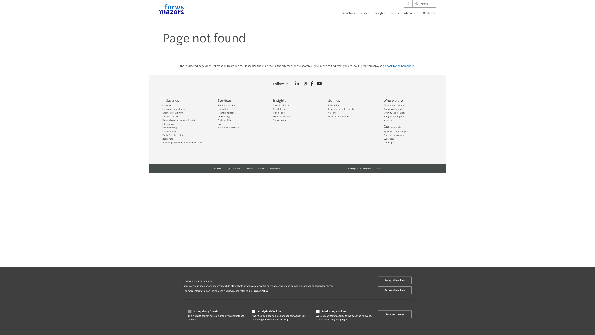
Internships (333, 105)
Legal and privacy (233, 168)
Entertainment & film (172, 112)
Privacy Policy (260, 291)
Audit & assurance (226, 105)
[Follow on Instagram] (304, 83)
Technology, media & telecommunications (182, 142)
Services (365, 13)
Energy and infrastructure (174, 108)
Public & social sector (172, 134)
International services (228, 127)
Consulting (223, 108)
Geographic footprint (393, 116)
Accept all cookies (395, 280)
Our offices (388, 138)
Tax (219, 123)
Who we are (411, 13)
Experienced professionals (341, 108)
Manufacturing (169, 127)
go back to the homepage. (399, 66)
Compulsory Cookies (207, 311)
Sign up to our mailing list (395, 131)
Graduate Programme (338, 116)
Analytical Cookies (269, 311)
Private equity (169, 131)
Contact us (429, 13)
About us (387, 120)
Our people (388, 142)
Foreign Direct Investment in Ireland (179, 120)
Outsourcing (224, 116)
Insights (380, 13)
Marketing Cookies (334, 311)
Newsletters (279, 108)
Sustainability (224, 120)
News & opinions (281, 105)
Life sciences (168, 123)
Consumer (167, 105)
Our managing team (393, 108)
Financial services (170, 116)
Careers (332, 112)
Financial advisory (226, 112)
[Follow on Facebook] (312, 83)
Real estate (167, 138)
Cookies (261, 168)
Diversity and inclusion (394, 112)
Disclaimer (249, 168)
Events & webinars (282, 116)
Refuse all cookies (395, 290)
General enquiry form (393, 134)
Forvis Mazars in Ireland (394, 105)
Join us (394, 13)
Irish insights (279, 112)
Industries (348, 13)
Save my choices (395, 314)
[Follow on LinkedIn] (297, 83)
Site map (217, 168)
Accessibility (275, 168)
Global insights (280, 120)
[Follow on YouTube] (319, 83)
